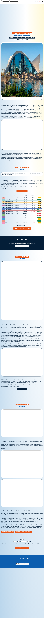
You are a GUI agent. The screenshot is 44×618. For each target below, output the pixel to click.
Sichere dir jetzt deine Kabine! (22, 228)
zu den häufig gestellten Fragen (22, 547)
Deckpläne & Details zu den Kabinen (23, 531)
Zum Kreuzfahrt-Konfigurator (22, 563)
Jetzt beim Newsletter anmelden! (22, 246)
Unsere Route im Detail (22, 190)
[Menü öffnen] (42, 1)
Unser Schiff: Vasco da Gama (8, 531)
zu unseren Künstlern (22, 388)
